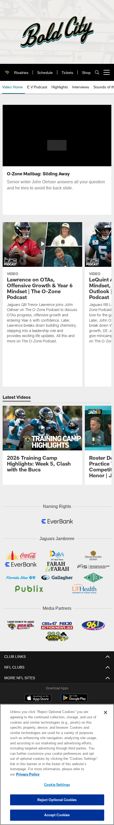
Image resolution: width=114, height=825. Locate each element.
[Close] (105, 718)
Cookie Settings (57, 784)
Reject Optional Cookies (57, 800)
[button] (57, 145)
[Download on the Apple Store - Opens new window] (38, 696)
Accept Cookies (57, 815)
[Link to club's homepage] (6, 70)
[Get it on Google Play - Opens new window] (74, 698)
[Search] (97, 72)
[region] (57, 767)
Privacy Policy (68, 774)
